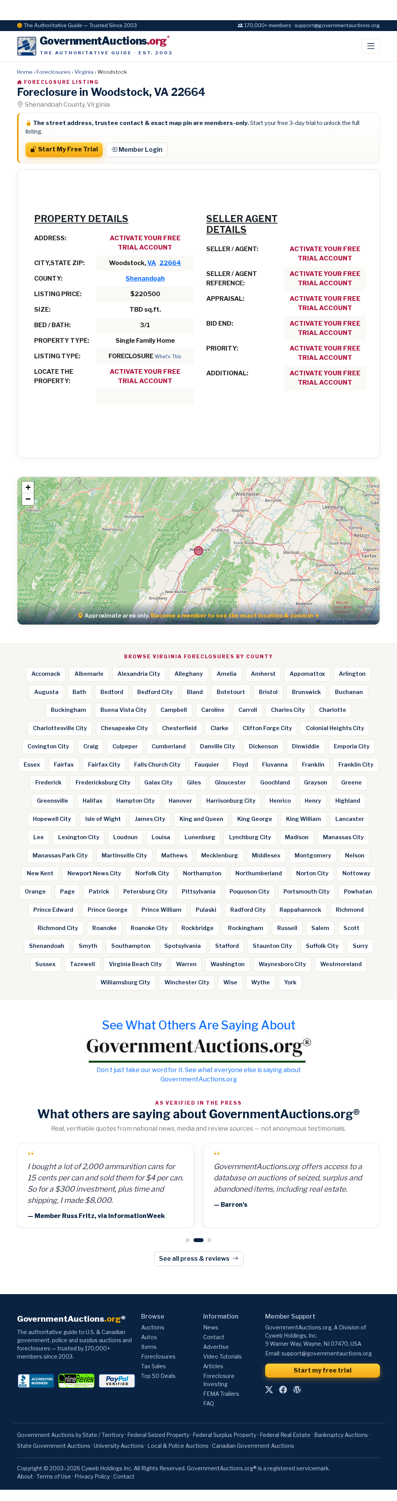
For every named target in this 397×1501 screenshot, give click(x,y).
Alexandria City (138, 673)
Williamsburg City (125, 982)
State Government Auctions (53, 1445)
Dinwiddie (305, 746)
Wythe (260, 982)
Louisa (161, 837)
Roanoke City (149, 928)
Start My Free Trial (68, 149)
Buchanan (349, 692)
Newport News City (94, 873)
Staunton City (272, 945)
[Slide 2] (198, 1240)
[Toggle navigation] (371, 46)
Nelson (354, 855)
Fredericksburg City (103, 782)
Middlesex (266, 855)
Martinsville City (124, 855)
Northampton (202, 873)
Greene (351, 782)
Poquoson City (249, 891)
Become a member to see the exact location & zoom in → (235, 615)
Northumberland (258, 873)
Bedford (111, 692)
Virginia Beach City (135, 964)
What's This (168, 356)
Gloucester (230, 782)
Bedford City (155, 692)
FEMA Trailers (221, 1393)
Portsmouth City (306, 891)
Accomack (45, 673)
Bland (195, 692)
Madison (297, 837)
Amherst (263, 673)
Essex (32, 764)
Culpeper (125, 746)
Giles (194, 782)
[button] (28, 487)
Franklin (313, 764)
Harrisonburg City (230, 800)
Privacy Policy (92, 1476)
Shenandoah (145, 278)
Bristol (268, 692)
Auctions (152, 1327)
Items (149, 1346)
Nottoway (356, 873)
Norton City (312, 873)
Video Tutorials (222, 1356)
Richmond (350, 909)
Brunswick (306, 692)
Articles (213, 1366)
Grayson (315, 782)
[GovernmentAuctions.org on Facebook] (283, 1389)
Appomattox (307, 673)
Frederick (48, 782)
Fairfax (64, 764)
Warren (186, 964)
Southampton (130, 945)
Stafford (227, 945)
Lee (38, 837)
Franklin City (355, 764)
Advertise (216, 1346)
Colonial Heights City (335, 728)
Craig (90, 746)
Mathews (174, 855)
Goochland (275, 782)
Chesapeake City (124, 728)
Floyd (240, 764)
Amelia (226, 673)
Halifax (92, 800)
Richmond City (58, 928)
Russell (287, 928)
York (290, 982)
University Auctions (119, 1445)
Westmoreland (341, 964)
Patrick (99, 891)
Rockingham (245, 928)
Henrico (280, 800)
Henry (313, 800)
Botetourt (231, 692)
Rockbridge (197, 928)
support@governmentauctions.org (326, 1353)
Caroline (212, 709)
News (210, 1327)
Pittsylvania (199, 891)
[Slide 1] (188, 1240)
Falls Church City (157, 764)
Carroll (247, 709)
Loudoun (125, 837)
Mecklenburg (219, 855)
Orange (35, 891)
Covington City (48, 746)
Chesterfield (179, 728)
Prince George (108, 909)
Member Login (140, 149)
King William (303, 819)
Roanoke (104, 928)
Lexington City (78, 837)
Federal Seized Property (158, 1435)
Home (25, 72)
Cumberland (169, 746)
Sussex (45, 964)
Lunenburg (200, 837)
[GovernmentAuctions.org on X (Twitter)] (269, 1389)
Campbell (174, 709)
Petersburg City (145, 891)
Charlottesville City (60, 728)
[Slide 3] (209, 1240)
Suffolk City (322, 945)
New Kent (40, 873)
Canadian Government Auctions (253, 1445)
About (25, 1476)
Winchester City (186, 982)
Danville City (217, 746)
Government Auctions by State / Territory (70, 1435)
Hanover (180, 800)
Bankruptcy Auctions (341, 1435)
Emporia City (351, 746)
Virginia (83, 72)
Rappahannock (300, 909)
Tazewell (82, 964)
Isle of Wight (103, 819)
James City (150, 819)
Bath (79, 692)
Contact (213, 1337)
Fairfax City (104, 764)
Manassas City (343, 837)
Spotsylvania (182, 945)
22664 (170, 263)
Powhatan (358, 891)
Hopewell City (52, 819)
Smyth (88, 945)
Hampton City (135, 800)
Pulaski (206, 909)
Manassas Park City (60, 855)
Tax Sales (153, 1366)
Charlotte (332, 709)
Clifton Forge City (267, 728)
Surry (360, 945)
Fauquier (207, 764)
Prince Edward (53, 909)
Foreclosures (53, 72)
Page (67, 891)
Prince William (161, 909)
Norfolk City (152, 873)
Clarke (219, 728)
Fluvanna (275, 764)
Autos (149, 1337)
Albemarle (89, 673)
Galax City (158, 782)
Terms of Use (53, 1476)
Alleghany (188, 673)
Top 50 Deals (158, 1376)
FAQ (208, 1403)
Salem (320, 928)
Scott (351, 928)
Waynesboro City (282, 964)
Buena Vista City (123, 709)
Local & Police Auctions (178, 1445)
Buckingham (68, 709)
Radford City (248, 909)
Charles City (288, 709)
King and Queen (201, 819)
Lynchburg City (250, 837)
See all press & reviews (195, 1258)
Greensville (52, 800)
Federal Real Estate (285, 1435)
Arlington (352, 673)
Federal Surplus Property (224, 1435)
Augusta (46, 692)
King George (254, 819)
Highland (347, 800)
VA (151, 263)
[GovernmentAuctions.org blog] (297, 1389)
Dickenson (263, 746)
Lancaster (349, 819)
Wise (230, 982)
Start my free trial (322, 1370)
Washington (228, 964)
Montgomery (313, 855)
